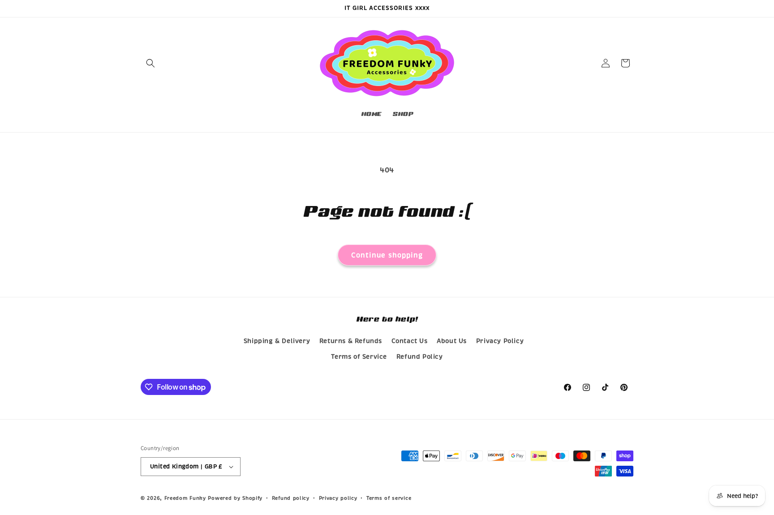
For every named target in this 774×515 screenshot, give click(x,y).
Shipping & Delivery (277, 341)
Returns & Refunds (350, 341)
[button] (150, 63)
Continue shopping (387, 255)
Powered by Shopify (235, 498)
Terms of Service (359, 356)
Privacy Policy (500, 341)
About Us (452, 341)
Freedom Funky (185, 498)
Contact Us (409, 341)
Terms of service (388, 498)
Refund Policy (419, 356)
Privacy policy (338, 498)
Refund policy (291, 498)
